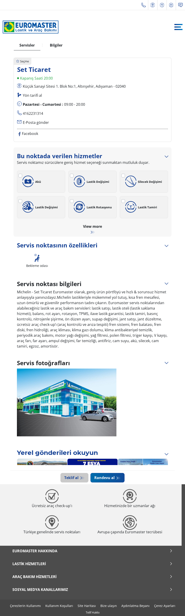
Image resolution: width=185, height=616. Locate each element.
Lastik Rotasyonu (99, 207)
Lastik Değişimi (98, 182)
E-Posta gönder (36, 122)
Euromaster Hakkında (34, 551)
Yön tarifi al (32, 95)
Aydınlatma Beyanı (135, 606)
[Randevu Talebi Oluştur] (171, 5)
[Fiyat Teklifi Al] (161, 5)
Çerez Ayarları (164, 606)
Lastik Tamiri (147, 207)
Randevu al (105, 477)
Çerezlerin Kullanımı (25, 606)
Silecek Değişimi (150, 182)
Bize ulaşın (108, 606)
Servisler (27, 45)
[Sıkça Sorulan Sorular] (180, 5)
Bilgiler (56, 45)
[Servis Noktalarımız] (152, 5)
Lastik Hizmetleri (29, 564)
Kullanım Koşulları (59, 606)
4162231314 (33, 113)
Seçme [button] (24, 61)
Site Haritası (87, 606)
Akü (38, 182)
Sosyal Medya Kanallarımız (40, 589)
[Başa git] (173, 606)
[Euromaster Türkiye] (29, 27)
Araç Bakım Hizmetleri (34, 576)
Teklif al (71, 477)
